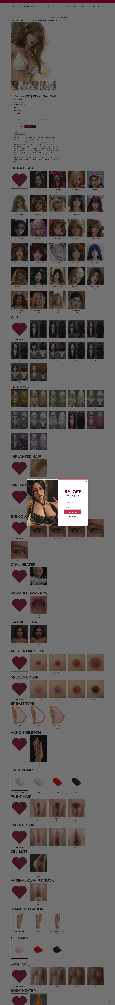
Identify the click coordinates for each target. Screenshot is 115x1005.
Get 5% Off (73, 512)
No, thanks (72, 516)
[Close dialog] (86, 481)
